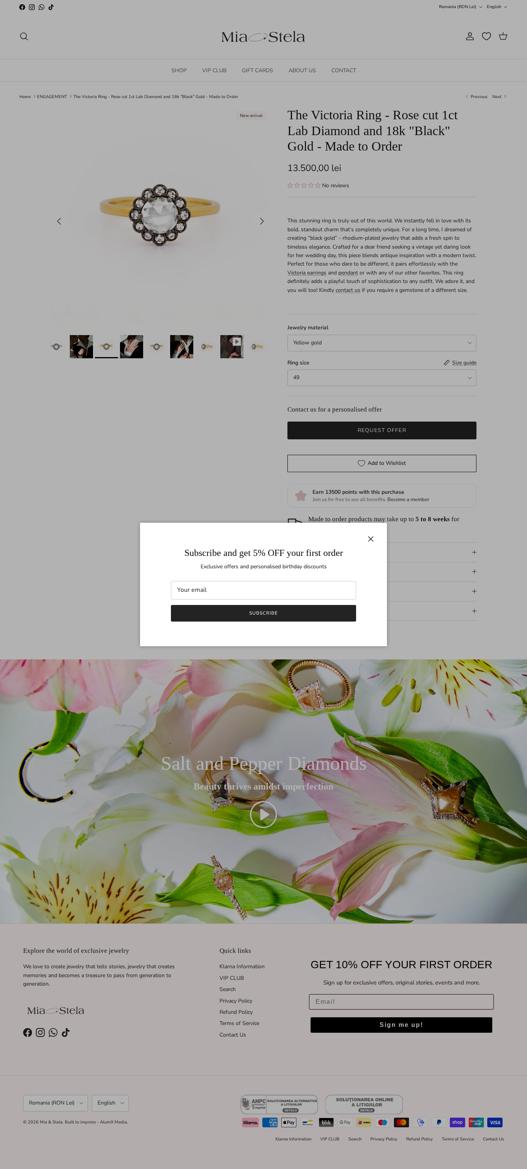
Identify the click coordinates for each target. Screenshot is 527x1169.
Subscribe (263, 613)
